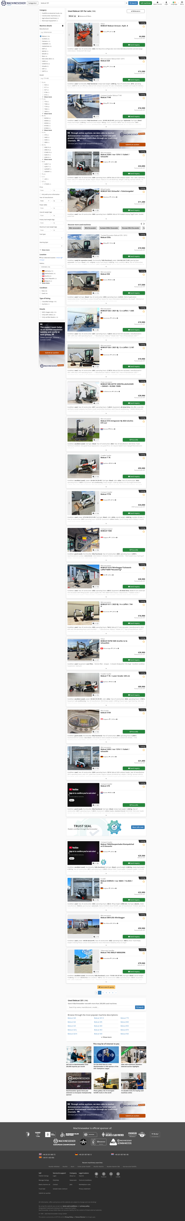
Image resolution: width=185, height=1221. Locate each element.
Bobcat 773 (125, 1018)
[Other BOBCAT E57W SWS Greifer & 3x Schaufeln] (83, 650)
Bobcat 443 (98, 1026)
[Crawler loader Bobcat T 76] (83, 466)
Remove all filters (85, 16)
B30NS (47, 121)
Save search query (107, 987)
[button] (182, 3)
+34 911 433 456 (48, 1158)
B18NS (47, 128)
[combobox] (52, 266)
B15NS (47, 126)
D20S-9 (47, 155)
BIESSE (45, 51)
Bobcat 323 (72, 1026)
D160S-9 (48, 152)
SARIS (45, 61)
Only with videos (48, 315)
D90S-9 (47, 150)
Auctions (46, 304)
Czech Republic (50, 278)
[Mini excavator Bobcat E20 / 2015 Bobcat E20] (83, 70)
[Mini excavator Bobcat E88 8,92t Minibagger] (83, 926)
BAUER (45, 54)
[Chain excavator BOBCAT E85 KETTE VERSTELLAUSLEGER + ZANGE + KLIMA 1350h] (83, 393)
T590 (46, 104)
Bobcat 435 (98, 1022)
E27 (46, 90)
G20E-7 (47, 164)
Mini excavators (75, 228)
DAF (44, 69)
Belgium (48, 281)
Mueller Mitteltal (54, 1166)
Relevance (136, 11)
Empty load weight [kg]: (47, 219)
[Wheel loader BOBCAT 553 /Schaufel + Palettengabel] (83, 200)
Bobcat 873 (125, 1030)
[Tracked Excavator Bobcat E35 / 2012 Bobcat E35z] (83, 246)
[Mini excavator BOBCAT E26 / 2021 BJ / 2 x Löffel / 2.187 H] (83, 356)
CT (44, 181)
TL (43, 174)
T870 (46, 111)
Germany (48, 271)
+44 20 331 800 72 (49, 1155)
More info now (137, 827)
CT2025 (47, 184)
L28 (46, 179)
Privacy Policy (69, 1217)
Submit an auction (132, 144)
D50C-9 (47, 147)
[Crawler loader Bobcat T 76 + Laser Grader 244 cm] (83, 685)
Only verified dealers (50, 317)
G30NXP (47, 171)
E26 (46, 85)
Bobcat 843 (125, 1022)
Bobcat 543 (98, 1034)
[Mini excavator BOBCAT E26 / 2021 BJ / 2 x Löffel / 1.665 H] (83, 319)
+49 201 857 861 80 (121, 1155)
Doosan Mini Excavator (130, 228)
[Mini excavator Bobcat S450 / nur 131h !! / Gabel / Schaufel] (83, 758)
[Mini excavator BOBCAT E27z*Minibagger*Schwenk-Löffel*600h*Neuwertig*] (83, 576)
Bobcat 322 (72, 1022)
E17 (46, 87)
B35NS (47, 123)
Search (134, 3)
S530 (46, 140)
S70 (46, 135)
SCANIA (45, 39)
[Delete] (126, 3)
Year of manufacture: (46, 197)
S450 (46, 137)
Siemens (46, 41)
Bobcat (46, 36)
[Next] (97, 34)
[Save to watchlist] (143, 26)
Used (45, 293)
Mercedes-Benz (48, 59)
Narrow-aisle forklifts (129, 1166)
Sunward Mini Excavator (109, 228)
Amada (45, 66)
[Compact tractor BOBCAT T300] (83, 540)
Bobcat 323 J (72, 1030)
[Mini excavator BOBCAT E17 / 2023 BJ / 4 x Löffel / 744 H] (83, 613)
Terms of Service (80, 1217)
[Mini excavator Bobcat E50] (83, 283)
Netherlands (49, 273)
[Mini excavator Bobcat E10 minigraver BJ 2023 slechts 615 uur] (83, 430)
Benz (44, 56)
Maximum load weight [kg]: (48, 227)
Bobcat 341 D (99, 1018)
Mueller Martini (99, 1166)
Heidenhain (46, 46)
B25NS (47, 118)
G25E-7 (47, 166)
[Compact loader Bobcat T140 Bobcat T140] (83, 106)
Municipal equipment (50, 21)
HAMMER (46, 44)
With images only (49, 312)
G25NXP (47, 169)
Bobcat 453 (98, 1030)
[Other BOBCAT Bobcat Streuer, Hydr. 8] (83, 35)
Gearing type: (44, 242)
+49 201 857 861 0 (85, 1155)
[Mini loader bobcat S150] (83, 721)
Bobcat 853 (125, 1026)
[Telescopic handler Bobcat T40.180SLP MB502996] (83, 961)
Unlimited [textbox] (45, 267)
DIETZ (45, 71)
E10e (46, 92)
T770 (46, 106)
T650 (46, 109)
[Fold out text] (106, 53)
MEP (44, 49)
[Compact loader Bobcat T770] (83, 503)
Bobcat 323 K (72, 1034)
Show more (107, 1037)
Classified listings (49, 301)
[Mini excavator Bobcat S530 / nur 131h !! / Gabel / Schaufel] (83, 163)
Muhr (72, 1166)
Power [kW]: (43, 205)
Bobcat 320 (72, 1018)
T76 (46, 101)
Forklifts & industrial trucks (52, 13)
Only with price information (51, 194)
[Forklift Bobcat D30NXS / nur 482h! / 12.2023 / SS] (83, 890)
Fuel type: (43, 234)
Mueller (65, 1166)
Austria (47, 276)
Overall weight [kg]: (46, 212)
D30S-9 (47, 157)
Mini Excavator (90, 228)
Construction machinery (51, 16)
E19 (46, 95)
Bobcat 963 (125, 1034)
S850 (46, 142)
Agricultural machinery (50, 18)
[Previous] (69, 34)
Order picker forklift (84, 1166)
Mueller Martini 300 (113, 1166)
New (44, 291)
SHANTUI (46, 64)
